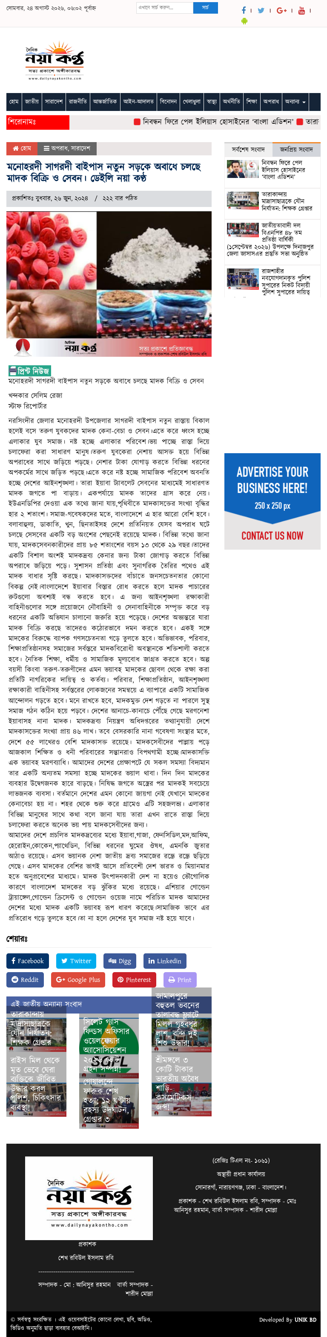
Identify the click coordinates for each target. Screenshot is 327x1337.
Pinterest (137, 980)
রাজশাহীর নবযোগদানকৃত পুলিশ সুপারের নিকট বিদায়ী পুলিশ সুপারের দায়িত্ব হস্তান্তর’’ (268, 285)
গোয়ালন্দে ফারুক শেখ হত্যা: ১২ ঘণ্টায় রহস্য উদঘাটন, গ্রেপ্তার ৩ (106, 1101)
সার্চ (205, 8)
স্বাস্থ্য (212, 102)
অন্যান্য (293, 102)
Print (183, 980)
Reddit (28, 980)
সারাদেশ (54, 102)
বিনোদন (168, 102)
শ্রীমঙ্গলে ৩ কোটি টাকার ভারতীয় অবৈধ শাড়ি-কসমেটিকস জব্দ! (177, 1083)
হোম (14, 102)
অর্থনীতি (231, 102)
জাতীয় (32, 102)
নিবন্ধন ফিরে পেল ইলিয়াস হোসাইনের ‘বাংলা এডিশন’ (207, 122)
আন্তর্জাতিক (105, 102)
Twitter (79, 961)
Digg (123, 961)
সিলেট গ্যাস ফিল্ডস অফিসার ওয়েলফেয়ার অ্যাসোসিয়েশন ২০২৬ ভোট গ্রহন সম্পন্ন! (106, 1046)
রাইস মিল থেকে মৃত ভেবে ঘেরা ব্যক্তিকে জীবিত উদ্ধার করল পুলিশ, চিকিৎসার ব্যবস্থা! (36, 1084)
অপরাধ (271, 102)
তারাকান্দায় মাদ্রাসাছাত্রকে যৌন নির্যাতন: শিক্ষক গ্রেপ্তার (31, 1029)
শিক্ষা (252, 102)
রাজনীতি (78, 102)
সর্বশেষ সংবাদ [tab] (248, 150)
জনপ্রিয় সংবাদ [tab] (296, 150)
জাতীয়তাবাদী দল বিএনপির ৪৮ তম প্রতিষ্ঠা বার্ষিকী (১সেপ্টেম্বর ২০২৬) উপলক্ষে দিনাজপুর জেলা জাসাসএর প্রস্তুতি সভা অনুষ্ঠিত (270, 240)
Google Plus (82, 980)
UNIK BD (305, 1320)
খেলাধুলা (192, 102)
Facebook (29, 961)
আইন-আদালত (138, 102)
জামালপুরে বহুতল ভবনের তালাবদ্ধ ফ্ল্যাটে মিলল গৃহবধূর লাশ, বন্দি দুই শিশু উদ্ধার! (177, 1019)
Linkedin (168, 961)
